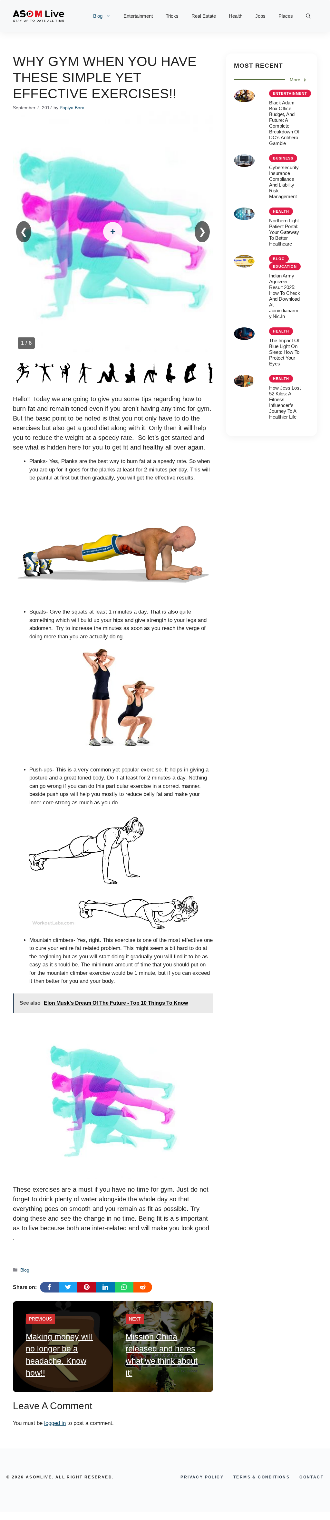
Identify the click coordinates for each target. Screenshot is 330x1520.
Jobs (260, 16)
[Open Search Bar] (308, 16)
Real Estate (203, 16)
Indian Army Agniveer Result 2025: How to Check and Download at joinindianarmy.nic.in (284, 296)
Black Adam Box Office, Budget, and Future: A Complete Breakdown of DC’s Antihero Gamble (284, 123)
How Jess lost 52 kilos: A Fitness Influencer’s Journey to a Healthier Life (285, 402)
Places (285, 16)
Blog (97, 16)
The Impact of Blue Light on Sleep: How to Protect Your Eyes (284, 352)
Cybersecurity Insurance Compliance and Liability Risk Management (284, 182)
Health (235, 16)
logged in (55, 1423)
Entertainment (138, 16)
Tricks (172, 16)
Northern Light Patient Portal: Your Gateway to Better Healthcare (284, 232)
